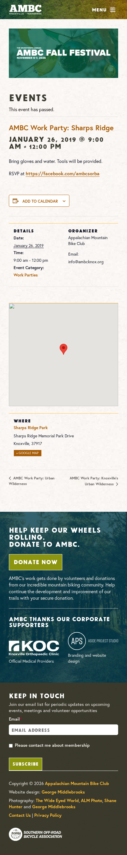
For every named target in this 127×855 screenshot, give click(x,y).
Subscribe (25, 763)
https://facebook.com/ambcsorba (63, 173)
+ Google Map (27, 453)
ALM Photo (91, 800)
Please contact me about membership (52, 745)
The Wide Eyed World (57, 800)
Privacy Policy (47, 815)
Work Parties (26, 275)
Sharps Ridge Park (31, 427)
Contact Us (20, 815)
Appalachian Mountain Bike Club (77, 783)
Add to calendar (40, 201)
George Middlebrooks (63, 792)
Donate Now (36, 561)
